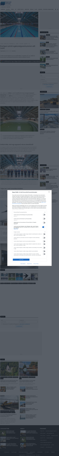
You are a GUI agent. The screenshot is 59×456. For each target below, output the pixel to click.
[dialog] (29, 228)
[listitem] (29, 212)
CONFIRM (21, 259)
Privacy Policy (36, 263)
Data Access (29, 263)
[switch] (43, 214)
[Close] (49, 192)
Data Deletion (23, 263)
